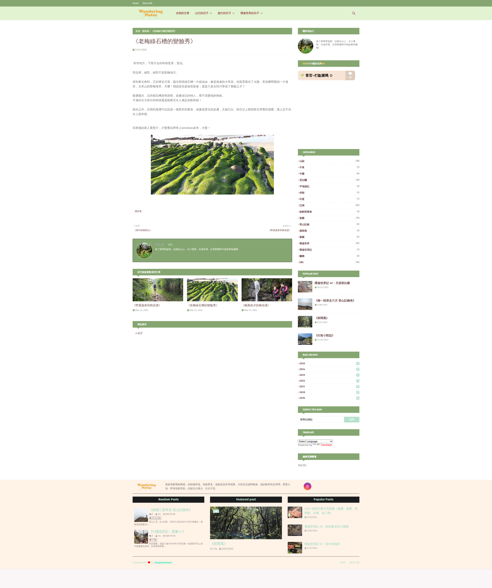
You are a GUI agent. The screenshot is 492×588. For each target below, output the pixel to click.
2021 (329, 386)
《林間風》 (322, 318)
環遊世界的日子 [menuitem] (249, 13)
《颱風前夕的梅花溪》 (256, 305)
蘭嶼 (329, 256)
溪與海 (145, 31)
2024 (329, 369)
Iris (170, 244)
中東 (329, 167)
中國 (329, 173)
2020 (329, 392)
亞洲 (329, 205)
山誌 (329, 161)
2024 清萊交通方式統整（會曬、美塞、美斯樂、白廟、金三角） (331, 511)
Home (136, 3)
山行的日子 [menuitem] (202, 13)
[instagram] (307, 486)
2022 (328, 380)
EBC (329, 262)
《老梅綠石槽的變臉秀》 (203, 305)
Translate (326, 445)
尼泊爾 (329, 180)
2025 (328, 363)
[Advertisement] (330, 115)
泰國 (329, 218)
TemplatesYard (163, 562)
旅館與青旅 (329, 211)
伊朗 (329, 192)
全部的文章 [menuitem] (182, 13)
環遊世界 (329, 243)
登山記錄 (329, 224)
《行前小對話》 (325, 335)
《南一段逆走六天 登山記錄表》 (335, 300)
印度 (329, 199)
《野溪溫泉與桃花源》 (147, 305)
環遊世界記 (329, 249)
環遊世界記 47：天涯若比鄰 (332, 283)
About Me (147, 3)
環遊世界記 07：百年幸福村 (322, 544)
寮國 (329, 237)
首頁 (137, 31)
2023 (328, 375)
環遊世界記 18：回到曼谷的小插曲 (326, 526)
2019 (328, 398)
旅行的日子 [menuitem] (224, 13)
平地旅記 (329, 186)
